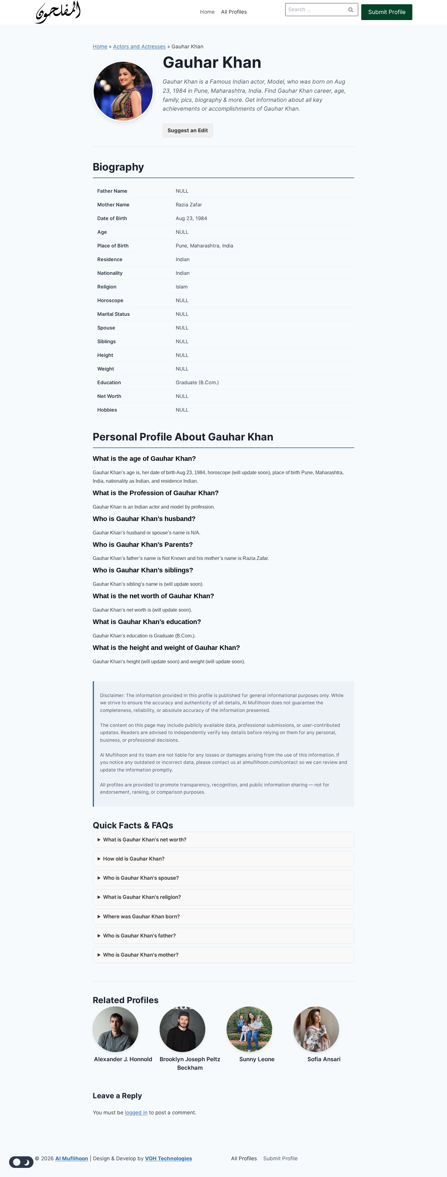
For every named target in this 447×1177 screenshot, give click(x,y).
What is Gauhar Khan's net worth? (144, 840)
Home (207, 12)
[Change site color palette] (21, 1162)
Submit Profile (387, 12)
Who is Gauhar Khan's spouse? (141, 878)
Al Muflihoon (71, 1158)
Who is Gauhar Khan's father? (139, 936)
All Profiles (234, 12)
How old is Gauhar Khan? (134, 859)
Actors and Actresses (139, 46)
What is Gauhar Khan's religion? (142, 897)
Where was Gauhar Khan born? (141, 916)
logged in (136, 1113)
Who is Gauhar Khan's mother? (140, 955)
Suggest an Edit (188, 130)
